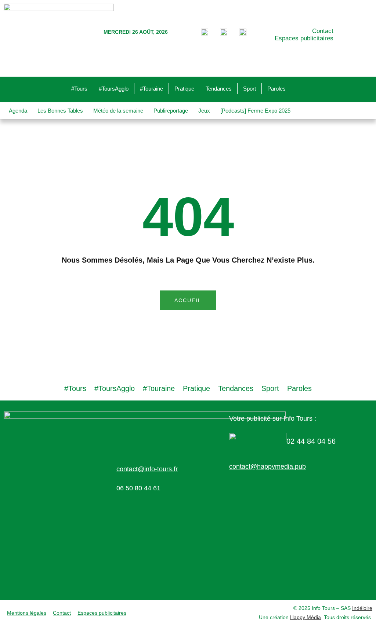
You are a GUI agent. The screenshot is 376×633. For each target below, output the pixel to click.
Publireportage (170, 110)
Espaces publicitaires (304, 38)
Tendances (219, 88)
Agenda (18, 110)
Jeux (204, 110)
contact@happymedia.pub (267, 466)
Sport (249, 88)
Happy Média (305, 617)
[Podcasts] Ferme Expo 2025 (255, 110)
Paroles (276, 88)
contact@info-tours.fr (147, 469)
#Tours (79, 88)
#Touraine (151, 88)
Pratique (184, 88)
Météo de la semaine (118, 110)
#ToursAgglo (114, 88)
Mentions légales (26, 613)
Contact (322, 31)
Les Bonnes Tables (60, 110)
